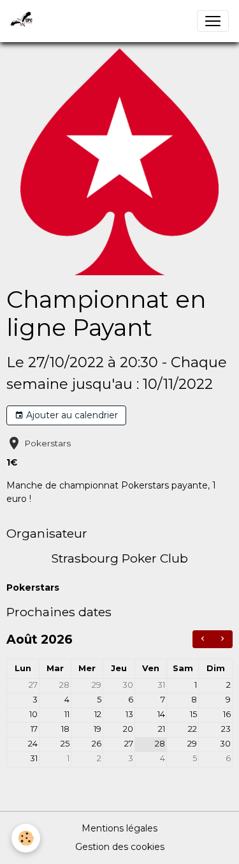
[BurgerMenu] (213, 21)
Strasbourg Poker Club (119, 558)
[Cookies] (25, 838)
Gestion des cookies (119, 847)
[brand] (24, 21)
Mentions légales (119, 828)
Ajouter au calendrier (71, 415)
